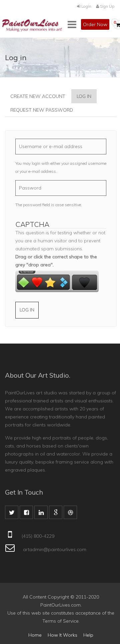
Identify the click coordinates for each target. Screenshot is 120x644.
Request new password (41, 110)
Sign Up (106, 6)
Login (85, 6)
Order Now (95, 24)
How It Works (62, 635)
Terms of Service (60, 621)
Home (35, 635)
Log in (87, 98)
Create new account (37, 96)
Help (88, 635)
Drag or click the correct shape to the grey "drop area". (56, 261)
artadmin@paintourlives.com (54, 549)
